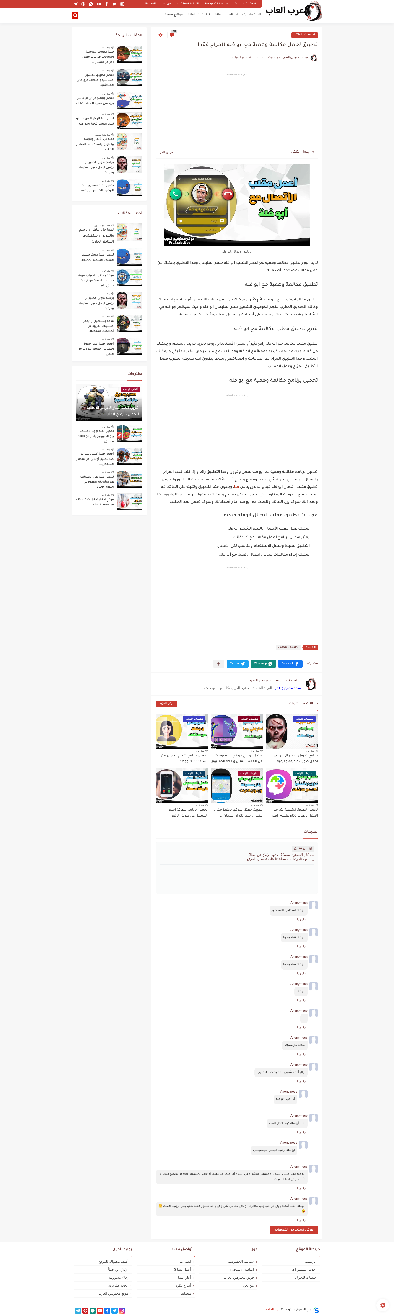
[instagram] (122, 4)
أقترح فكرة (183, 1285)
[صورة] (129, 54)
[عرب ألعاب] (293, 11)
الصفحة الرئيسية (245, 4)
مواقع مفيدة (173, 15)
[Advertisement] (237, 110)
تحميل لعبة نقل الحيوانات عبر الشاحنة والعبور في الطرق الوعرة (97, 482)
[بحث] (75, 15)
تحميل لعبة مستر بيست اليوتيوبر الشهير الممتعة (97, 188)
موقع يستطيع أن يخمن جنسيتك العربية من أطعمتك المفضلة (98, 326)
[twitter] (114, 4)
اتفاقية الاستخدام (188, 4)
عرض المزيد (166, 703)
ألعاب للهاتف (223, 15)
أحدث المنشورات (304, 1269)
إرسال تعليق (303, 848)
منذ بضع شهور (102, 134)
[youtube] (98, 4)
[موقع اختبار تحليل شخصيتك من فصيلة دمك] (129, 501)
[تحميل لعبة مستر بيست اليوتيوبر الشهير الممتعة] (129, 257)
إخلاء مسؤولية (118, 1277)
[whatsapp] (91, 4)
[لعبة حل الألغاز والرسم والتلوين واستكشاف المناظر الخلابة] (129, 232)
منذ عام (310, 750)
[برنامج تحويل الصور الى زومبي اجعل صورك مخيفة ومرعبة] (129, 300)
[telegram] (75, 4)
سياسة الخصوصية (217, 4)
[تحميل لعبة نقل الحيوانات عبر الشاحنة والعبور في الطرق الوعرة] (129, 479)
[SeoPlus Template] (316, 1310)
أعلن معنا (184, 1277)
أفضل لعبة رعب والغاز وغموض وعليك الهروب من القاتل (96, 349)
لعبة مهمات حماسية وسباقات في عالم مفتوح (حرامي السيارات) (97, 57)
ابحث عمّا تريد (118, 1285)
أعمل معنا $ (182, 1269)
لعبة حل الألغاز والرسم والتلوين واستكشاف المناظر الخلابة (95, 144)
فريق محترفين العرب (239, 1277)
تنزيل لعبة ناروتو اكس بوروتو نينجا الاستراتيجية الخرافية (95, 121)
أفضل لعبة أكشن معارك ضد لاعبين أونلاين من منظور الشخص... (95, 459)
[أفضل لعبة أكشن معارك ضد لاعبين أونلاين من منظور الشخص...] (129, 456)
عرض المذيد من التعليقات (294, 1230)
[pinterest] (83, 4)
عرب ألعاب (273, 1309)
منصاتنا (186, 1293)
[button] (290, 664)
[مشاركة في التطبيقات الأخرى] (218, 664)
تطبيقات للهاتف (198, 15)
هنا (236, 487)
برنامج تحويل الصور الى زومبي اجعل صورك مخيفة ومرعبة (96, 167)
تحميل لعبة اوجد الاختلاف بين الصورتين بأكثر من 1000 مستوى (96, 436)
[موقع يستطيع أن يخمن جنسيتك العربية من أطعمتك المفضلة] (129, 323)
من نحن (166, 4)
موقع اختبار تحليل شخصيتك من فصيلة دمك (95, 502)
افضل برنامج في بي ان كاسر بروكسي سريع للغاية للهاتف (95, 101)
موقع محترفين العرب (287, 688)
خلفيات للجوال (305, 1277)
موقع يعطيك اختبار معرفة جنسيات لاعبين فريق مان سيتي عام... (96, 280)
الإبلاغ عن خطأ (118, 1269)
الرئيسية (310, 1261)
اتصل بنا (150, 4)
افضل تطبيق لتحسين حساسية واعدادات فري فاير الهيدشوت (96, 80)
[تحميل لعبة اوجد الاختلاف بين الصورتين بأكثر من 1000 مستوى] (129, 433)
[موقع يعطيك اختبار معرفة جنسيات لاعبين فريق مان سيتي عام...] (129, 277)
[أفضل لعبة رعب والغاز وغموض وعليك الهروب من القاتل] (129, 346)
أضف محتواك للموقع (113, 1261)
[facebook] (106, 4)
